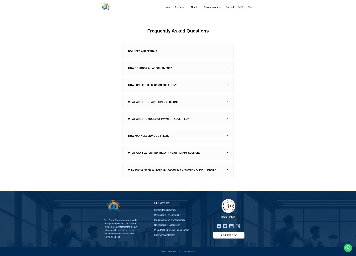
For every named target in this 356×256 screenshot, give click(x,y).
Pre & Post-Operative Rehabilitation (171, 230)
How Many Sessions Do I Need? (148, 135)
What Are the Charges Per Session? (153, 102)
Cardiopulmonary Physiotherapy (169, 220)
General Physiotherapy (165, 210)
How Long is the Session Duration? (152, 85)
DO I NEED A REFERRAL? (142, 51)
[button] (228, 235)
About (194, 7)
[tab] (178, 51)
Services (179, 7)
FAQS (240, 7)
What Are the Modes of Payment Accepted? (158, 119)
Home (168, 7)
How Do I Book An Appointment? (150, 68)
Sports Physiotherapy (164, 235)
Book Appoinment (213, 7)
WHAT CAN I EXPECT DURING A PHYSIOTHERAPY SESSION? (164, 152)
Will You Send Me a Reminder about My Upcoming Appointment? (172, 169)
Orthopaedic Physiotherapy (167, 215)
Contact (230, 7)
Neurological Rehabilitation (167, 225)
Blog (250, 7)
